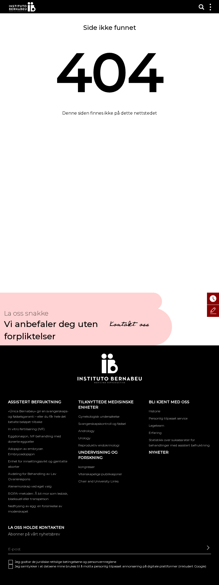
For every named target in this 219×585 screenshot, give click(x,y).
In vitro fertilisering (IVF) (26, 429)
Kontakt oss (129, 325)
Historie (154, 411)
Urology (84, 438)
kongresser (86, 467)
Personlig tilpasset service (168, 418)
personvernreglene (102, 562)
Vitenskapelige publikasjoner (100, 474)
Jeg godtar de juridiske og (65, 562)
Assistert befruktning (34, 402)
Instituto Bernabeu (22, 6)
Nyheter (159, 452)
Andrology (86, 431)
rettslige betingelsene (66, 562)
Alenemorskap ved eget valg (30, 486)
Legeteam (156, 425)
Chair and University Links (98, 481)
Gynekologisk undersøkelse (98, 416)
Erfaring (155, 433)
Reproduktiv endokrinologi (98, 445)
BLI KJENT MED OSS (169, 402)
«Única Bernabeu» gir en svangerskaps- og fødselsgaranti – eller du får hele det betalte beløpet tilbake (38, 416)
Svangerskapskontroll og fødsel (102, 424)
